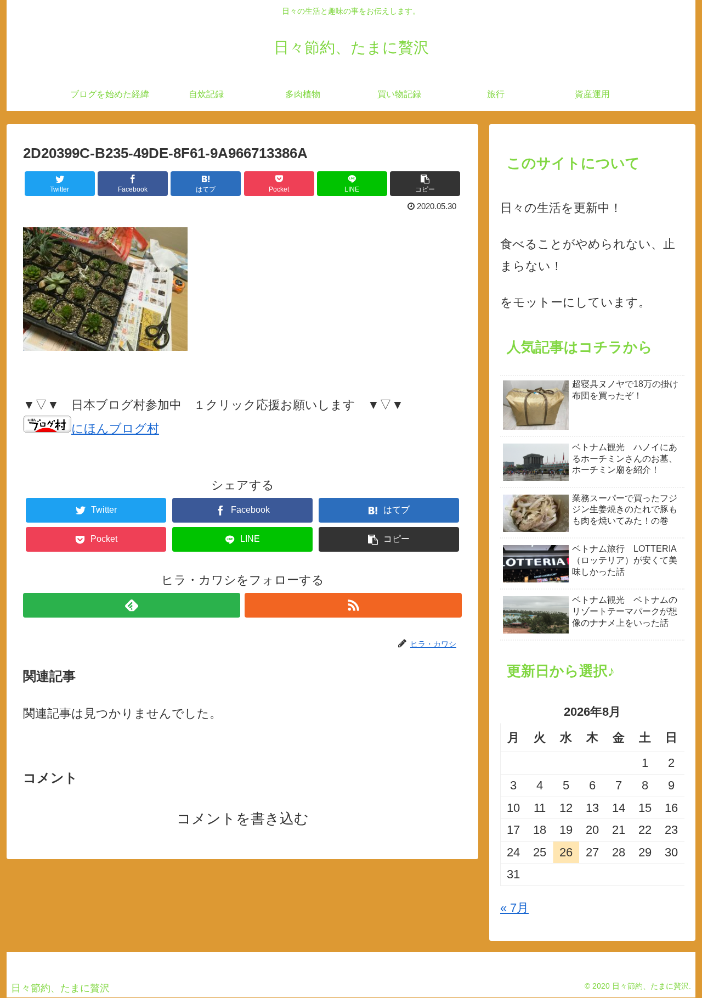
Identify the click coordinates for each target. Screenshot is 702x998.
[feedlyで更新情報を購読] (131, 605)
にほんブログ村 (115, 428)
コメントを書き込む (243, 818)
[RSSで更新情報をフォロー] (353, 605)
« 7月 (514, 908)
